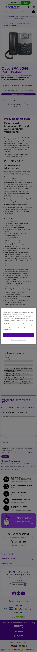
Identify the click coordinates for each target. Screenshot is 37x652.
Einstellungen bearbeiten (18, 340)
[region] (18, 326)
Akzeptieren (18, 335)
